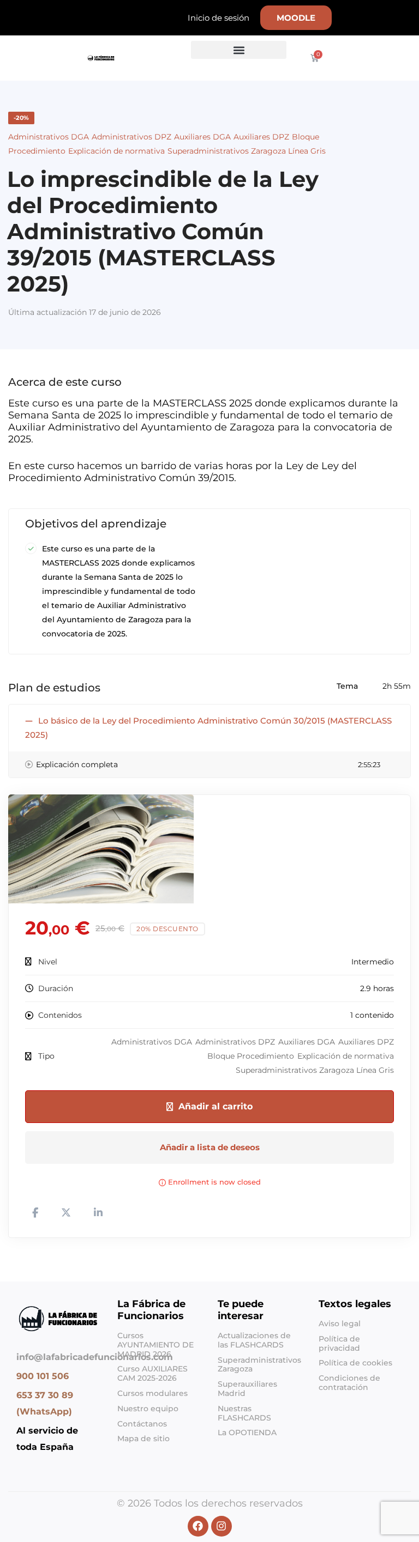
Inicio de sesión (218, 18)
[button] (238, 50)
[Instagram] (25, 1467)
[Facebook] (16, 1467)
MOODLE (296, 18)
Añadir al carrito (215, 1106)
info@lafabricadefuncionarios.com (94, 1357)
